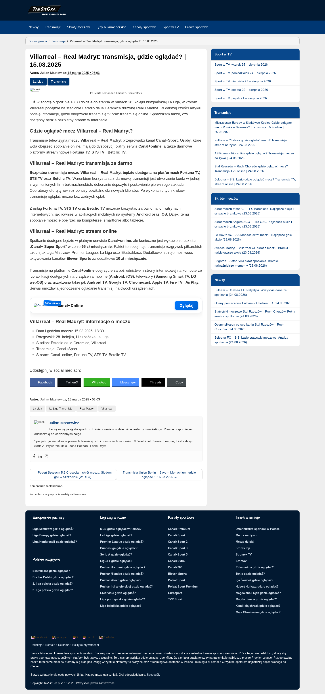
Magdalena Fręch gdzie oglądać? (258, 593)
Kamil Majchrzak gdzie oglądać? (258, 605)
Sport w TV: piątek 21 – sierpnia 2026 (240, 98)
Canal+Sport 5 (177, 554)
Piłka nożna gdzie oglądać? (255, 567)
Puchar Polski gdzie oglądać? (53, 577)
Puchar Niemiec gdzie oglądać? (122, 573)
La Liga (38, 81)
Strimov (241, 561)
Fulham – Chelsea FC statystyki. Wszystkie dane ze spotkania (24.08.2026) (250, 292)
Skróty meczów (78, 27)
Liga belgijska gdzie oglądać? (120, 605)
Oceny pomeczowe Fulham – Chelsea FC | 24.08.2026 (252, 303)
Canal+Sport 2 (177, 541)
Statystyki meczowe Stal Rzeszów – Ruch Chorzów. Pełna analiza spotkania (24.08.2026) (254, 314)
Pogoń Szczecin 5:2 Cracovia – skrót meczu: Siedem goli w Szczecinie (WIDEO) (73, 475)
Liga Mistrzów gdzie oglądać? (53, 529)
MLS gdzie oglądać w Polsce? (120, 529)
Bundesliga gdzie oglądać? (119, 548)
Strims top (243, 548)
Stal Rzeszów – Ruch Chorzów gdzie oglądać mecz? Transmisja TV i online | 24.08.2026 (251, 169)
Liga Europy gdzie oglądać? (51, 535)
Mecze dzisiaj (245, 541)
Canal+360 (175, 567)
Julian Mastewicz (53, 72)
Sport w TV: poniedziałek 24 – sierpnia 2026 (245, 73)
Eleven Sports (177, 573)
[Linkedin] (40, 456)
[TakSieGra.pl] (46, 14)
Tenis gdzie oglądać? (250, 573)
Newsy (34, 27)
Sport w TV (171, 27)
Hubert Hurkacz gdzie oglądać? (257, 586)
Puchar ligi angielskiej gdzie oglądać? (126, 586)
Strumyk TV (244, 554)
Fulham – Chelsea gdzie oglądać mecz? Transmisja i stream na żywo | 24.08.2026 (251, 142)
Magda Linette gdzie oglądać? (256, 599)
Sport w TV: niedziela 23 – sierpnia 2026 (242, 81)
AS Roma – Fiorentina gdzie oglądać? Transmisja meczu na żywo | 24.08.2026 (254, 156)
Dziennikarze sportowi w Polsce (257, 529)
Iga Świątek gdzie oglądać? (254, 580)
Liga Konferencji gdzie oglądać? (54, 541)
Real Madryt (87, 408)
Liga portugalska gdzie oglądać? (122, 599)
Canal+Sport (176, 535)
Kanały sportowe (144, 27)
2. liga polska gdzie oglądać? (52, 590)
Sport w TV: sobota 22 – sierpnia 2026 (241, 89)
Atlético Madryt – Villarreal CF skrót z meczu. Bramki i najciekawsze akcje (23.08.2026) (251, 250)
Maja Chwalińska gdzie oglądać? (258, 612)
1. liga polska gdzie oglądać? (52, 583)
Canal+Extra (176, 561)
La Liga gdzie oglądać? (116, 535)
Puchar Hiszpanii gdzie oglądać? (122, 567)
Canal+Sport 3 (177, 548)
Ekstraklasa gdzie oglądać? (51, 571)
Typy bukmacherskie (111, 27)
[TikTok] (89, 637)
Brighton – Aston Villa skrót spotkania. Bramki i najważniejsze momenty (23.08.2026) (246, 263)
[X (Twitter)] (75, 637)
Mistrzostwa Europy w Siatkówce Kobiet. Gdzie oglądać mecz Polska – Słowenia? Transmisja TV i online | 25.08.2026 (253, 127)
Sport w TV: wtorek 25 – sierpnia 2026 (241, 64)
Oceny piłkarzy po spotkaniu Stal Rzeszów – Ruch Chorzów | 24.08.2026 (249, 327)
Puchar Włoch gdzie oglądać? (120, 580)
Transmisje (53, 27)
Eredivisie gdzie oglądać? (118, 593)
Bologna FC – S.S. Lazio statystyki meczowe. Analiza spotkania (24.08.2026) (251, 340)
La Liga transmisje (60, 408)
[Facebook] (34, 456)
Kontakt (50, 645)
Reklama (63, 645)
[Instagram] (46, 456)
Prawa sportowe (196, 27)
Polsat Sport (176, 580)
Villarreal (106, 408)
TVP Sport (175, 599)
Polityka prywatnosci (85, 645)
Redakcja (36, 645)
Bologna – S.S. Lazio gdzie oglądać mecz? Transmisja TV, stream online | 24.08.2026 (255, 182)
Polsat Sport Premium (183, 586)
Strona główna (38, 41)
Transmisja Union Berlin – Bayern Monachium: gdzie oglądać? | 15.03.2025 (159, 475)
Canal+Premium (179, 529)
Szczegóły (153, 674)
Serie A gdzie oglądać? (116, 554)
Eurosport (175, 593)
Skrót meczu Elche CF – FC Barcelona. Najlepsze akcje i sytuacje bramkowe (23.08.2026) (254, 211)
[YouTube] (106, 637)
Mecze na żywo (246, 535)
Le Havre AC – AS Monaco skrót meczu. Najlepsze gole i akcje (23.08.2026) (253, 237)
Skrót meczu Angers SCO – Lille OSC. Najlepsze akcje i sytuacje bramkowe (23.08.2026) (253, 224)
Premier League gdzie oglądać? (122, 541)
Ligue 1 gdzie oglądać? (116, 561)
